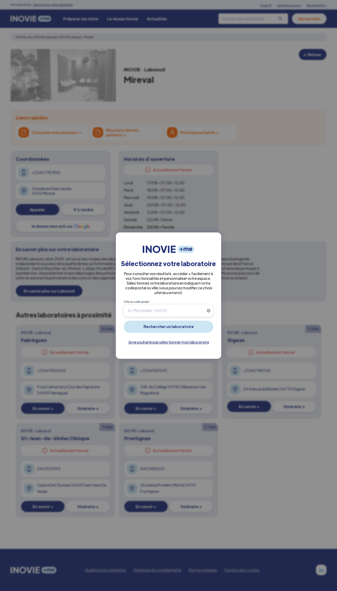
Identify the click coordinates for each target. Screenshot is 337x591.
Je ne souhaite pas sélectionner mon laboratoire (168, 342)
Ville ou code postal (136, 301)
